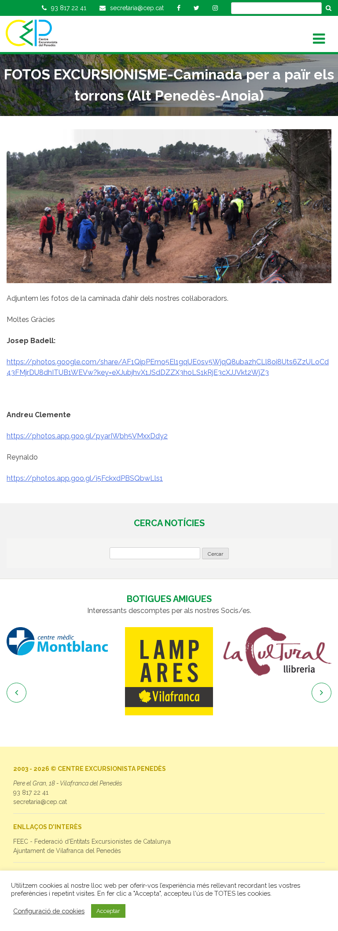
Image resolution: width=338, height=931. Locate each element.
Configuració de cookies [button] (48, 911)
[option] (61, 641)
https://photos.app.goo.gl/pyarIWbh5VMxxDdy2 (87, 436)
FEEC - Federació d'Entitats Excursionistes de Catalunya (92, 841)
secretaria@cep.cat (40, 801)
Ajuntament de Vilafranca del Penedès (67, 850)
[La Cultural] (277, 651)
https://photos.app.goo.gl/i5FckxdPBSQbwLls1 (85, 478)
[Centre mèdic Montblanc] (61, 641)
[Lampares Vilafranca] (169, 671)
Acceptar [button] (108, 911)
